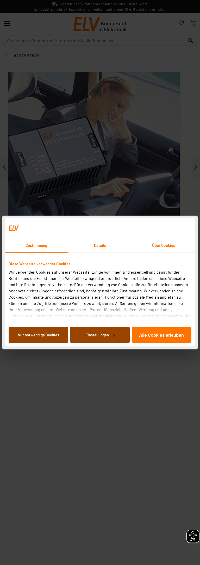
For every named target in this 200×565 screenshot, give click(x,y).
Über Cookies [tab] (163, 245)
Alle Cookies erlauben (161, 335)
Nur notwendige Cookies (38, 334)
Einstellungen (97, 334)
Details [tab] (100, 245)
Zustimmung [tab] (36, 245)
